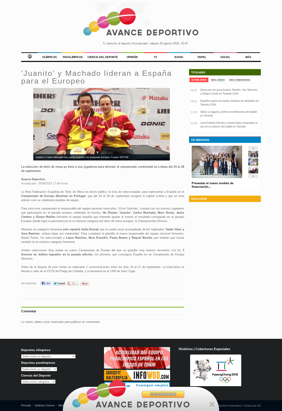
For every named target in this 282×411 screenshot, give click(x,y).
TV (155, 57)
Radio (178, 57)
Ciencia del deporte (102, 57)
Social (225, 57)
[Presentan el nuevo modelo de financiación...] (253, 157)
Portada (26, 405)
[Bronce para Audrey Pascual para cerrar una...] (253, 172)
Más (248, 57)
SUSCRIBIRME (163, 394)
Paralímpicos (73, 57)
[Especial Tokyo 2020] (137, 367)
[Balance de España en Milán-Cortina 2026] (253, 164)
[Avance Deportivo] (141, 23)
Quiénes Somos (45, 405)
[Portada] (29, 55)
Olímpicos (49, 57)
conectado (57, 322)
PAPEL (202, 57)
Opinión (132, 57)
